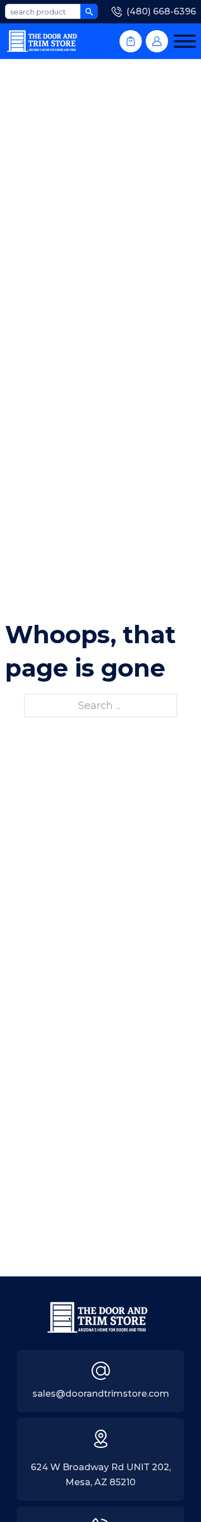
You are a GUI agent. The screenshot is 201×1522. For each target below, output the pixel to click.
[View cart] (131, 41)
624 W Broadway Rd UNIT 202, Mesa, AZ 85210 (101, 1474)
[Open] (185, 41)
